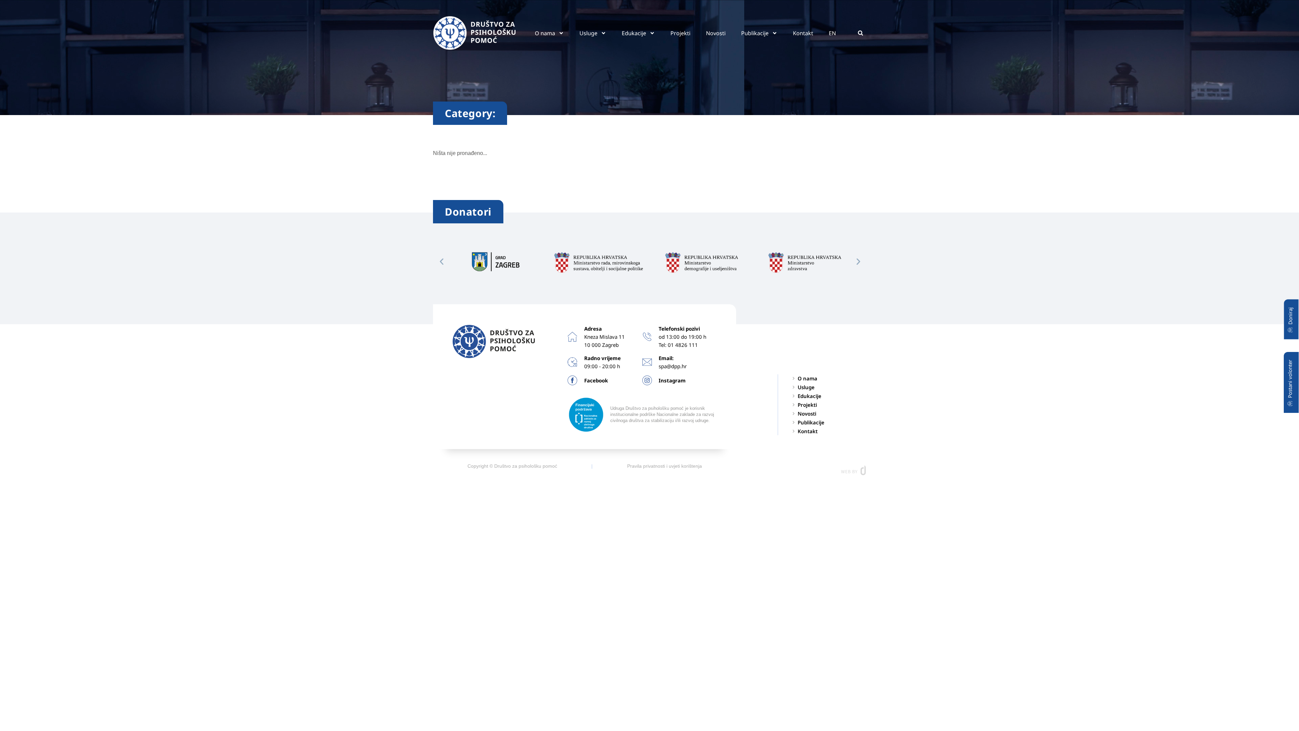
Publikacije (755, 33)
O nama (545, 33)
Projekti (680, 33)
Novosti (716, 33)
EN (832, 33)
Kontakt (803, 33)
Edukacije (634, 33)
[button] (860, 33)
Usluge (588, 33)
